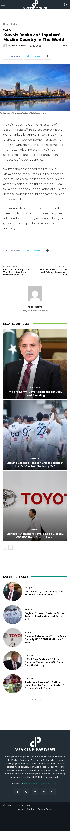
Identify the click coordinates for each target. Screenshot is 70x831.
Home (6, 24)
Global (14, 24)
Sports (34, 458)
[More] (47, 56)
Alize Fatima (18, 46)
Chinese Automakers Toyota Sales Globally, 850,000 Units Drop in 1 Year (35, 535)
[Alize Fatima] (5, 46)
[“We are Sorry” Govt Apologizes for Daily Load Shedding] (35, 364)
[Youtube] (52, 791)
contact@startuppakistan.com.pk (41, 783)
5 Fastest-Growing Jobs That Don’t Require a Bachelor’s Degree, (16, 272)
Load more (34, 699)
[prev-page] (5, 547)
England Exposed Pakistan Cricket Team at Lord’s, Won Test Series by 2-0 (35, 464)
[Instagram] (26, 791)
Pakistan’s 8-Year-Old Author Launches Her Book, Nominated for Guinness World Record (46, 685)
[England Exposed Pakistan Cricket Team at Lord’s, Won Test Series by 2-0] (35, 435)
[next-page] (10, 547)
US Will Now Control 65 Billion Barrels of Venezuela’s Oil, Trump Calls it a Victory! (44, 662)
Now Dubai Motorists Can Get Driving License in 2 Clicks (53, 272)
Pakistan (34, 387)
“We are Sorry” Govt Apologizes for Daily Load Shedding (35, 393)
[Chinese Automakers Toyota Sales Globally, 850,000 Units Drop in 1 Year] (35, 506)
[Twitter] (44, 791)
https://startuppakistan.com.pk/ (35, 311)
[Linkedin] (35, 791)
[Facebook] (17, 791)
